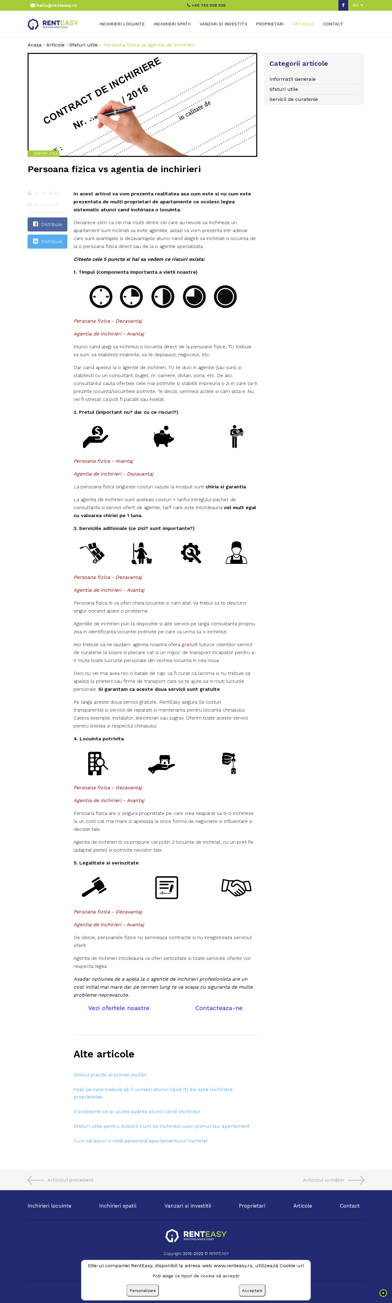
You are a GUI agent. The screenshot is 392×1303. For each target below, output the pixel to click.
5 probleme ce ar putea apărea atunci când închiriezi (137, 1111)
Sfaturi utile (284, 89)
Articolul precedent (70, 1180)
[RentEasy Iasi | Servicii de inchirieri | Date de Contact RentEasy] (196, 1236)
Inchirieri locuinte (122, 23)
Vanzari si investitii (223, 23)
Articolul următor (324, 1180)
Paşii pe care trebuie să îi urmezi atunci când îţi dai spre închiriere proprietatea (153, 1093)
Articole (303, 23)
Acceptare (252, 1290)
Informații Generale (293, 79)
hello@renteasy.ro (56, 5)
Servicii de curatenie (294, 99)
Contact (333, 23)
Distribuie (51, 224)
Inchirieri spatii (172, 23)
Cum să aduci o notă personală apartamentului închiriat (141, 1141)
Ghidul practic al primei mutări (110, 1075)
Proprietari (270, 23)
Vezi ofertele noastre (118, 1008)
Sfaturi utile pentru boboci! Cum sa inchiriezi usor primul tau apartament (162, 1126)
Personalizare (143, 1290)
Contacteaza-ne (219, 1008)
